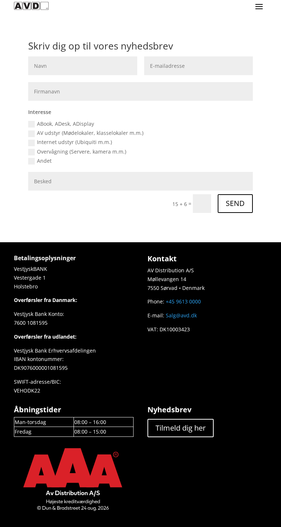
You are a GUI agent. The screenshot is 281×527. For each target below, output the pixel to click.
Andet (44, 160)
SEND (235, 203)
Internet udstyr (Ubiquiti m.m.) (74, 142)
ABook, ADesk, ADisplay (65, 123)
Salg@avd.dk (181, 315)
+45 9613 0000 (183, 301)
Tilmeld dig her (181, 428)
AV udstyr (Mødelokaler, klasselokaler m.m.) (90, 132)
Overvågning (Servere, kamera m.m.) (81, 151)
